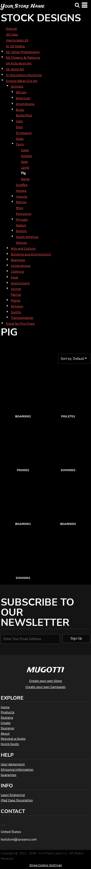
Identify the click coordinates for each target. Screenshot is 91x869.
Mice (19, 208)
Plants (15, 300)
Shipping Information (17, 769)
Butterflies (24, 115)
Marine (21, 202)
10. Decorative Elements (24, 75)
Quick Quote (10, 744)
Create (6, 723)
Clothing (17, 271)
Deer (19, 127)
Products (7, 712)
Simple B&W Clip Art (21, 81)
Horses (21, 190)
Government (20, 283)
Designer (7, 728)
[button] (77, 5)
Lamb (25, 167)
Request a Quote (13, 738)
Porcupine (23, 214)
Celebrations (20, 266)
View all (11, 28)
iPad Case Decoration (17, 800)
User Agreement (13, 764)
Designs (7, 717)
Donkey (26, 156)
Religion (17, 306)
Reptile (21, 231)
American (23, 98)
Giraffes (22, 185)
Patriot (16, 294)
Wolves (21, 242)
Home (5, 707)
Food (14, 277)
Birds (20, 110)
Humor (16, 289)
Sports (16, 312)
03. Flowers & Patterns (23, 57)
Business (18, 260)
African (21, 92)
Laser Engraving (13, 795)
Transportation (22, 318)
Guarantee (8, 775)
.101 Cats (12, 34)
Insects (21, 196)
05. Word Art (15, 69)
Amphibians (25, 104)
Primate (22, 219)
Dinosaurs (24, 133)
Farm (20, 144)
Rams (25, 179)
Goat (24, 162)
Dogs (20, 138)
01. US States (15, 46)
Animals (17, 86)
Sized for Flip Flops (20, 323)
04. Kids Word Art (19, 63)
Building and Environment (31, 254)
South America (27, 237)
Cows (25, 150)
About (5, 733)
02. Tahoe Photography (23, 52)
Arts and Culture (23, 248)
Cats (19, 121)
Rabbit (21, 225)
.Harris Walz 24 (17, 40)
